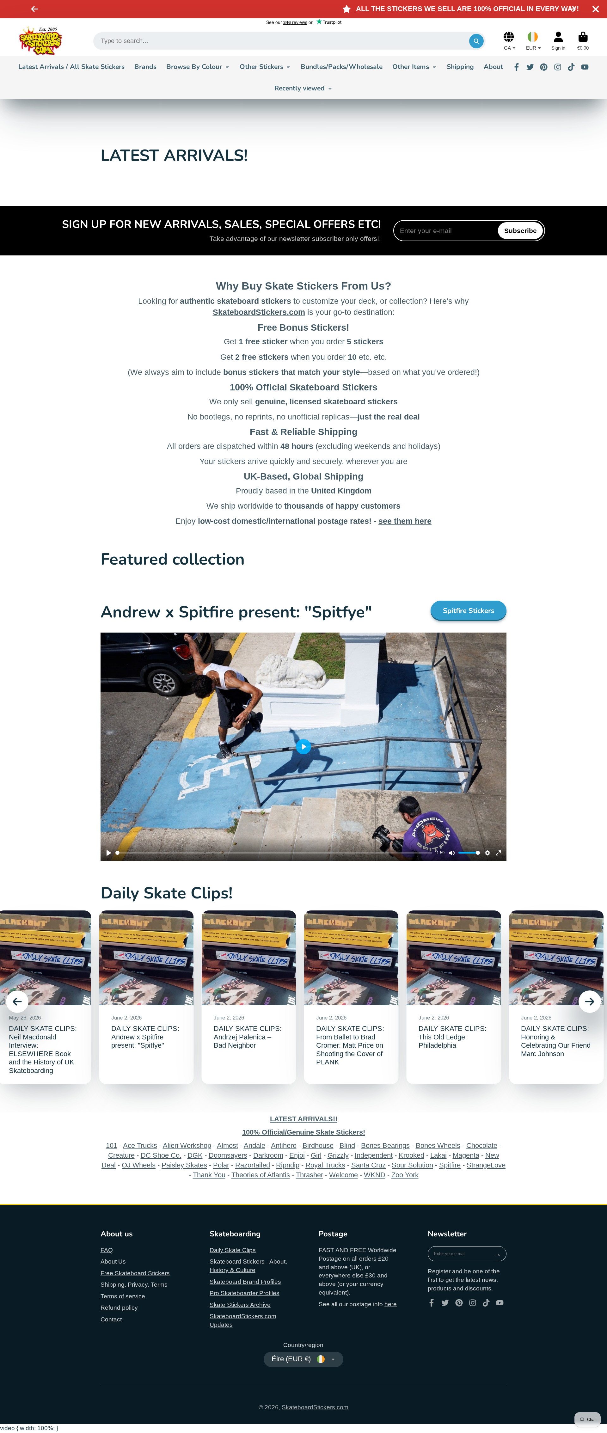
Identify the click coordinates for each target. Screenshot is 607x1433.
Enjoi (297, 1155)
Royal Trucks (325, 1165)
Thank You (209, 1175)
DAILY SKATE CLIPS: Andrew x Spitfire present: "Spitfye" (146, 997)
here (390, 1304)
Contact (111, 1319)
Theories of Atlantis (260, 1175)
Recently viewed (299, 88)
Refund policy (119, 1307)
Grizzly (338, 1155)
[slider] (273, 853)
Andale (254, 1145)
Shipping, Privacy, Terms (134, 1284)
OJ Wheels (139, 1165)
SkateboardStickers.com (315, 1407)
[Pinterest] (544, 67)
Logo (40, 41)
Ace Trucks (140, 1145)
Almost (227, 1145)
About (493, 66)
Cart (583, 41)
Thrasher (309, 1175)
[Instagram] (557, 67)
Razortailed (252, 1165)
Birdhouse (318, 1145)
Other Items (410, 66)
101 (111, 1145)
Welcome (343, 1175)
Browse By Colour (194, 66)
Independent (374, 1155)
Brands (145, 66)
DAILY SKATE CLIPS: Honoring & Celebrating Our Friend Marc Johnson (556, 997)
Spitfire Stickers (468, 610)
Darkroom (268, 1155)
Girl (316, 1155)
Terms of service (123, 1296)
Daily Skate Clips (233, 1250)
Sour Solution (412, 1165)
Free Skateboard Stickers (135, 1273)
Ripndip (287, 1165)
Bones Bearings (385, 1145)
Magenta (466, 1155)
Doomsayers (228, 1155)
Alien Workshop (187, 1145)
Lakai (438, 1155)
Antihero (284, 1145)
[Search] (476, 41)
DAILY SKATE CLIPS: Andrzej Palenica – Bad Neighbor (249, 997)
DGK (195, 1155)
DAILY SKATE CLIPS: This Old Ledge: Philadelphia (454, 997)
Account (558, 41)
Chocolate (481, 1145)
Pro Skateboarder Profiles (244, 1293)
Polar (221, 1165)
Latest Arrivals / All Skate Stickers (71, 66)
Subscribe (520, 230)
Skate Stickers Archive (240, 1304)
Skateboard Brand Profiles (245, 1281)
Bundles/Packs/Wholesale (342, 66)
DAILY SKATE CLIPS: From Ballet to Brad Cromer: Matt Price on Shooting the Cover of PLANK (351, 997)
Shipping (460, 66)
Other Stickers (261, 66)
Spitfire (450, 1165)
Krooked (411, 1155)
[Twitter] (530, 67)
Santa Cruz (368, 1165)
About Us (113, 1261)
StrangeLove (486, 1165)
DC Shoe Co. (161, 1155)
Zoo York (405, 1175)
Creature (121, 1155)
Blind (347, 1145)
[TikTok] (571, 67)
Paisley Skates (184, 1165)
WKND (374, 1175)
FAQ (107, 1250)
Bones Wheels (438, 1145)
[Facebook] (516, 67)
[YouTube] (585, 67)
